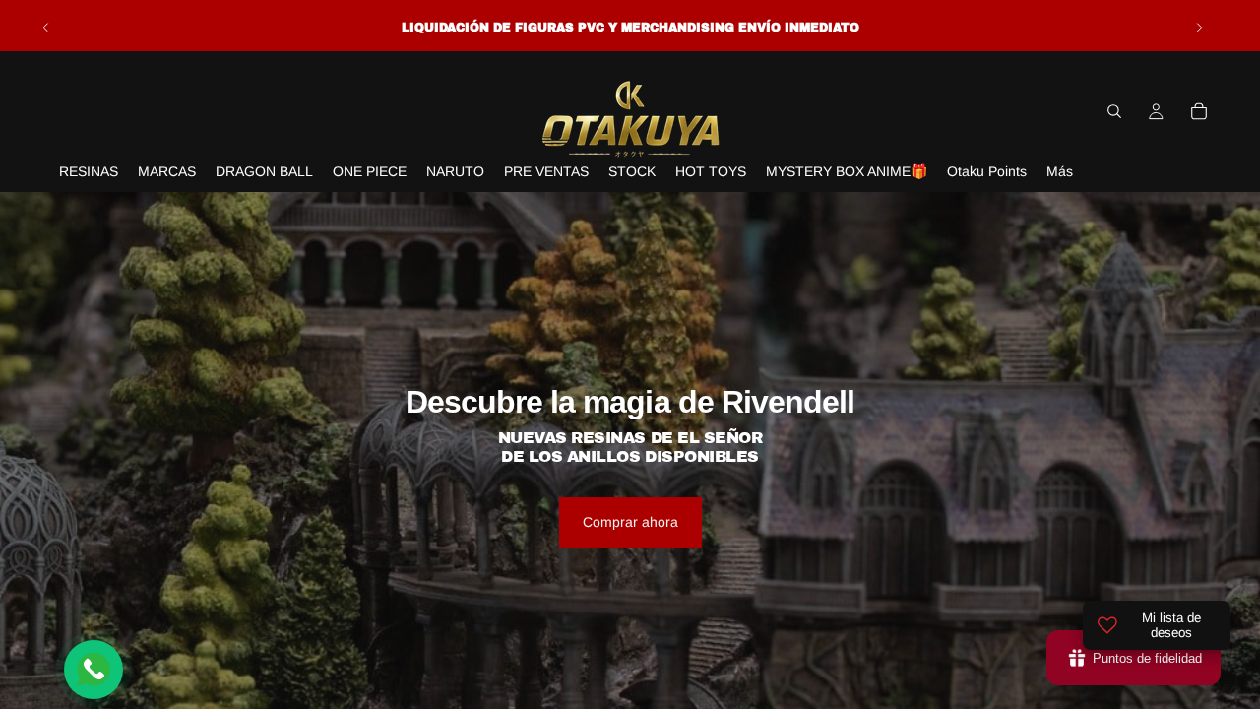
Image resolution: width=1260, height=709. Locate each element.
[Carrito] (1199, 111)
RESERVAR (630, 669)
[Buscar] (1114, 111)
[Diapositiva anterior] (46, 27)
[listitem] (1060, 172)
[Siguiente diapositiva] (1199, 27)
